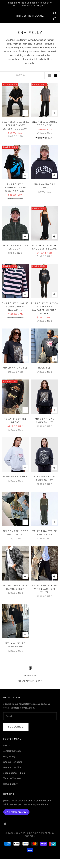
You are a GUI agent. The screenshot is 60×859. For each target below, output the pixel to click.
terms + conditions (13, 767)
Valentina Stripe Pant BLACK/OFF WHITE (44, 589)
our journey (9, 756)
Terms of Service (11, 778)
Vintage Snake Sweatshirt (44, 478)
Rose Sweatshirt (15, 476)
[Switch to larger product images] (49, 75)
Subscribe (16, 726)
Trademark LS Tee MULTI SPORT (15, 533)
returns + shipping (12, 762)
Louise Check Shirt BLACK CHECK (15, 587)
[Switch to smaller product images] (55, 75)
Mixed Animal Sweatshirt (44, 421)
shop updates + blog (14, 772)
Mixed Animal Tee (15, 367)
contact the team (12, 750)
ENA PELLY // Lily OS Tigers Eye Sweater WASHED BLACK (44, 308)
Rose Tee (44, 367)
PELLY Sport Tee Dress (15, 421)
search (6, 745)
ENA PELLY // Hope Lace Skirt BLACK (44, 247)
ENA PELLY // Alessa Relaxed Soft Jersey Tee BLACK (15, 125)
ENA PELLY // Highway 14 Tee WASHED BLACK (15, 187)
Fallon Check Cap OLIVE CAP (15, 247)
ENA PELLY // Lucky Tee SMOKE (45, 123)
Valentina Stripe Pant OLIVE (44, 533)
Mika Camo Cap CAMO (44, 186)
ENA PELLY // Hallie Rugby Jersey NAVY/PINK (15, 306)
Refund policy (10, 784)
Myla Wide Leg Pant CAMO (15, 645)
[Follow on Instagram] (5, 823)
